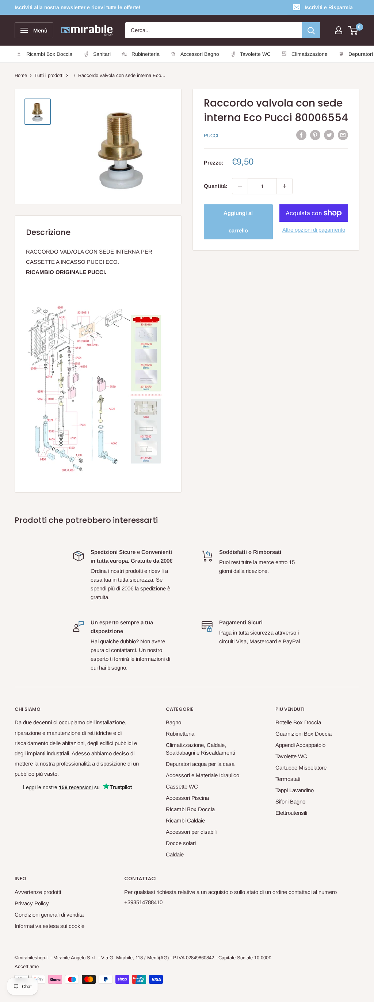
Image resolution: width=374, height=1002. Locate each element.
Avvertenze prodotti (38, 892)
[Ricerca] (311, 30)
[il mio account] (338, 30)
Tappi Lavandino (294, 790)
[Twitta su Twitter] (329, 135)
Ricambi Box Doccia (190, 809)
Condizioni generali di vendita (49, 915)
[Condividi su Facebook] (301, 135)
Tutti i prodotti (49, 75)
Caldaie (175, 854)
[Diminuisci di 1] (240, 186)
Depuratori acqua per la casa (200, 764)
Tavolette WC (291, 756)
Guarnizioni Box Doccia (303, 734)
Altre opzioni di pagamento (313, 230)
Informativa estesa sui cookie (49, 926)
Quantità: (216, 186)
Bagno (173, 722)
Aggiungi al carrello (238, 222)
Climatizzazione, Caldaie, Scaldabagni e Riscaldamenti (200, 749)
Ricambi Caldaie (185, 820)
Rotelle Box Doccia (298, 722)
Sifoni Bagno (290, 801)
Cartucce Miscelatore (301, 767)
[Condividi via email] (343, 135)
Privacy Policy (32, 903)
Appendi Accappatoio (300, 745)
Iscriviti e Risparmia (329, 7)
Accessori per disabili (191, 832)
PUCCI (211, 135)
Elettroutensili (291, 813)
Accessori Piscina (187, 798)
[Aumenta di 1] (284, 186)
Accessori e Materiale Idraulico (202, 775)
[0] (353, 30)
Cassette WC (182, 786)
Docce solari (181, 843)
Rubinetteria (180, 734)
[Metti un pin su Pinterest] (315, 135)
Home (21, 75)
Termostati (287, 779)
